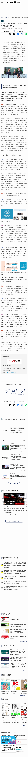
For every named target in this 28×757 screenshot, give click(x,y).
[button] (10, 34)
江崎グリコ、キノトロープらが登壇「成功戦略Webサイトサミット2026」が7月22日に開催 (18, 659)
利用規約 (3, 734)
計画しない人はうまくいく (15, 716)
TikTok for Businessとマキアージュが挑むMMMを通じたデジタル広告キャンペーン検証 (18, 457)
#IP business (13, 430)
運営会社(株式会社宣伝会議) (20, 735)
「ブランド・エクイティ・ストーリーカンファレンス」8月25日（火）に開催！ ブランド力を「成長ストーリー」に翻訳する (18, 652)
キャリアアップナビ (14, 619)
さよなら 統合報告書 (5, 716)
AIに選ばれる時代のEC (14, 692)
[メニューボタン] (2, 3)
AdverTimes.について (6, 732)
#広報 (17, 432)
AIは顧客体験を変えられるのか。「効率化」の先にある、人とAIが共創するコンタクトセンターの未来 (18, 447)
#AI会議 (15, 428)
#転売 (21, 432)
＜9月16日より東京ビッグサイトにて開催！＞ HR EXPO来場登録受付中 (18, 477)
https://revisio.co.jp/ (11, 372)
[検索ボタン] (26, 3)
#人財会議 (12, 432)
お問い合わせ (16, 734)
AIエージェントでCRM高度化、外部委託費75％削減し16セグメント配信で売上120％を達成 (14, 510)
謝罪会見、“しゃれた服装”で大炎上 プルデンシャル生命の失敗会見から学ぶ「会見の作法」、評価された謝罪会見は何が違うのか (15, 571)
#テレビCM (19, 430)
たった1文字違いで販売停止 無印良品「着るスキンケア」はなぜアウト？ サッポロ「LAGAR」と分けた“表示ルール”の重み (15, 587)
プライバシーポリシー (5, 735)
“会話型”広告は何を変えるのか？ (5, 692)
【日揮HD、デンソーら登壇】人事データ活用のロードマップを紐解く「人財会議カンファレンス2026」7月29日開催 (18, 666)
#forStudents (21, 428)
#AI (11, 428)
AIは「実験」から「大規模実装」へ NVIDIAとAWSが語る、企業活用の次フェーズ (18, 467)
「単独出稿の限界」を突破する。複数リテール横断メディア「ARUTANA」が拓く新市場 (18, 631)
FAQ (15, 732)
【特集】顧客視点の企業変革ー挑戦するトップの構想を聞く (18, 625)
